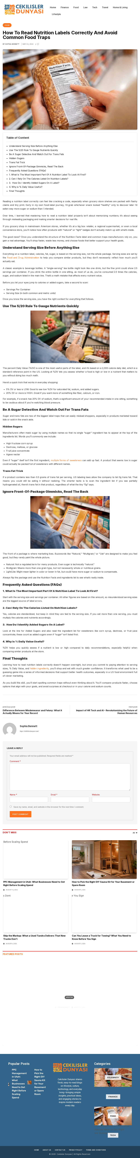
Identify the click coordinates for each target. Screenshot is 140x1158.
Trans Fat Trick (17, 162)
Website (96, 795)
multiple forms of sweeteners (66, 460)
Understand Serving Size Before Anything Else (33, 146)
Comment (15, 761)
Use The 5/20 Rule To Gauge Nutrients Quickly (33, 150)
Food (76, 7)
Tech (94, 7)
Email (54, 795)
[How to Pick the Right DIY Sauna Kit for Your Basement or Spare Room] (104, 859)
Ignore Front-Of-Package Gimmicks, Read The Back (36, 166)
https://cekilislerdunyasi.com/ (29, 731)
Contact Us (60, 1150)
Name (13, 795)
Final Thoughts (17, 191)
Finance (65, 7)
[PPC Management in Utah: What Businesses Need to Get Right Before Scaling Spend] (35, 859)
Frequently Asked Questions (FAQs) (27, 170)
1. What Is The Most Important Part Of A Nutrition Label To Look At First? (47, 174)
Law (85, 7)
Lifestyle (56, 14)
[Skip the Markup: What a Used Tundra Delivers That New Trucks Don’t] (35, 913)
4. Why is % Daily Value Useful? (25, 187)
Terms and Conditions (96, 1150)
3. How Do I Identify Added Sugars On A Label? (34, 182)
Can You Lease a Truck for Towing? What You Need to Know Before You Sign (70, 1002)
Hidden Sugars (16, 158)
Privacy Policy (75, 1150)
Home (53, 7)
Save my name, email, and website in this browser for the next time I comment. (49, 807)
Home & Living (120, 7)
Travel (105, 7)
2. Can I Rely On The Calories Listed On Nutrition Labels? (38, 178)
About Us (47, 1150)
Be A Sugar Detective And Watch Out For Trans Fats (36, 154)
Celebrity (113, 1077)
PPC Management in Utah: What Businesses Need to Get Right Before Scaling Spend (19, 1083)
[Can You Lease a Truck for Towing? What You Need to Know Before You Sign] (104, 913)
